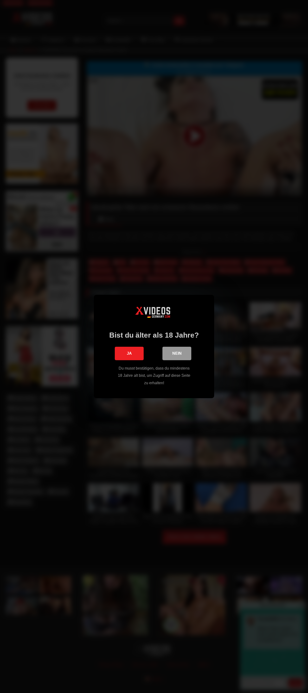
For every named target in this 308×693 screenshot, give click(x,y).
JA (129, 353)
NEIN (177, 353)
